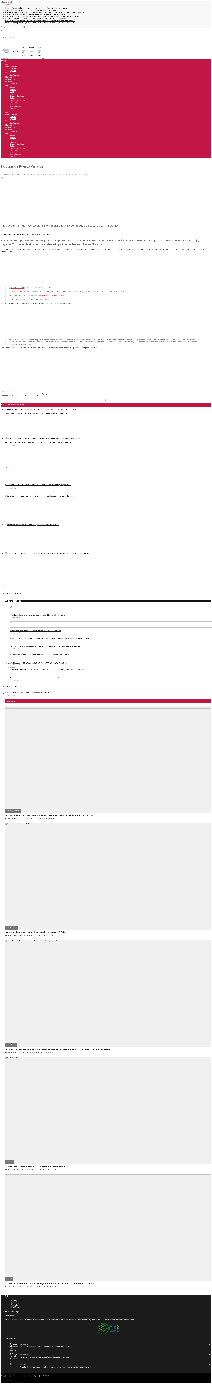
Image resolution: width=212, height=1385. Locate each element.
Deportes (13, 102)
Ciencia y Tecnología (17, 100)
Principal (15, 1301)
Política (13, 90)
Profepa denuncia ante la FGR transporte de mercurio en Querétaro (33, 10)
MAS (7, 85)
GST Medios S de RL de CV (12, 1374)
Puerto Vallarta (11, 66)
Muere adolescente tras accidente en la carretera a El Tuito (45, 1347)
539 (210, 1344)
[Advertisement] (106, 269)
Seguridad (13, 83)
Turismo (13, 108)
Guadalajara (14, 75)
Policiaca (8, 81)
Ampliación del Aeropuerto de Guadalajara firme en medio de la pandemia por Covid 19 (56, 1367)
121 (210, 1364)
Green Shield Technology (23, 1376)
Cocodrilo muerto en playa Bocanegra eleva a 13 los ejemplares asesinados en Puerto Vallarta (44, 12)
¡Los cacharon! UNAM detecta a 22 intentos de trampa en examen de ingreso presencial (38, 485)
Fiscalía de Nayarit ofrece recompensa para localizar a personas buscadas (36, 19)
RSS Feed (15, 1307)
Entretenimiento (16, 106)
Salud (12, 92)
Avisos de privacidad (13, 1382)
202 (210, 1354)
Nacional (8, 77)
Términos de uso (12, 1380)
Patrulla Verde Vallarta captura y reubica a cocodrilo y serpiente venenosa (36, 8)
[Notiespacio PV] (8, 37)
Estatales (8, 73)
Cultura (12, 98)
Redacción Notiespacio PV (15, 234)
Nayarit (13, 94)
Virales (12, 87)
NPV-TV (13, 68)
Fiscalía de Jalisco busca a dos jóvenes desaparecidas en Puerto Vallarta (35, 14)
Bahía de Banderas (17, 96)
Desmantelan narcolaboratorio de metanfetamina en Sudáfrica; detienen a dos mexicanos (43, 16)
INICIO (8, 64)
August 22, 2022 (45, 299)
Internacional (10, 79)
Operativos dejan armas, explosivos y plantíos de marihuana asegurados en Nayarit (39, 23)
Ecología (13, 104)
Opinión (13, 71)
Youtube (14, 1305)
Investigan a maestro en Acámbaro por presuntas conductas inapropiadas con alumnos (38, 442)
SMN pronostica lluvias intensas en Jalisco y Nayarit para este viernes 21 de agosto (40, 21)
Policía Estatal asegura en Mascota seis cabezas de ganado (44, 1357)
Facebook (15, 1303)
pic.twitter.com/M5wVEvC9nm (51, 296)
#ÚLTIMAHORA (17, 288)
